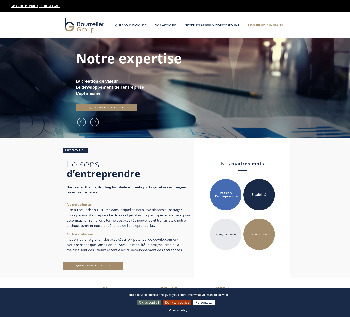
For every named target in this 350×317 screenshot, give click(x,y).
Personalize (204, 302)
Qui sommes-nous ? (131, 25)
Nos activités (165, 25)
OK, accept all (149, 302)
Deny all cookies (177, 302)
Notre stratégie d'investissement (212, 25)
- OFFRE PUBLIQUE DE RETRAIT (35, 6)
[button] (82, 122)
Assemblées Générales (265, 25)
